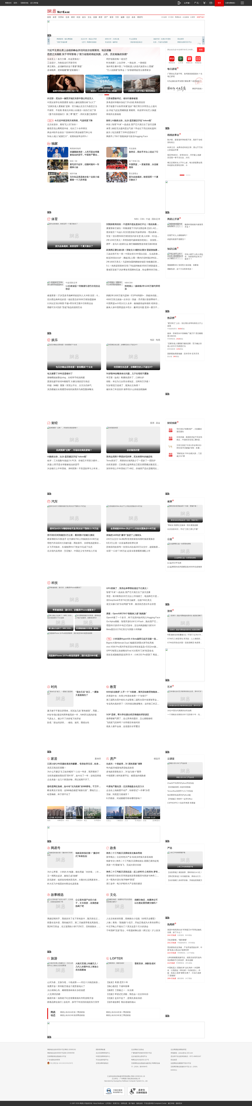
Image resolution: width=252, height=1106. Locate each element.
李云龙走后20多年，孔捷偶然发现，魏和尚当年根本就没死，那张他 (185, 156)
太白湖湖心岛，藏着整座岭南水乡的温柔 (66, 990)
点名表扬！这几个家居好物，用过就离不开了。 (69, 779)
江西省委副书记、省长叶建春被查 (122, 98)
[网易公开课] (187, 3)
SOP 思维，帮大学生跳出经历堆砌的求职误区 (127, 714)
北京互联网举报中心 (103, 1053)
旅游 (54, 958)
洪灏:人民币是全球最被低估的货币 (63, 464)
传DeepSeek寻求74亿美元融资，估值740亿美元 (129, 600)
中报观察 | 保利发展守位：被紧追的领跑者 (126, 776)
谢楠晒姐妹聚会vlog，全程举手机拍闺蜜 (66, 377)
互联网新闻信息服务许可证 (56, 1056)
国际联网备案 (100, 1049)
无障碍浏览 (24, 3)
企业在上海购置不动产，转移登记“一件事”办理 (128, 790)
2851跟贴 (188, 963)
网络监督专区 (196, 10)
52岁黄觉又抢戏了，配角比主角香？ (123, 385)
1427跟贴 (188, 978)
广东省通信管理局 (53, 1060)
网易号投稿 (196, 89)
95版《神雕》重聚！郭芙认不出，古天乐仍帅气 (69, 385)
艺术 (169, 687)
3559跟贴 (191, 943)
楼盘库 (157, 759)
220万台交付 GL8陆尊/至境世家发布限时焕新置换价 (130, 539)
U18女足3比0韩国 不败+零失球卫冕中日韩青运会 (70, 303)
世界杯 (61, 17)
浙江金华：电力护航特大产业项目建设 (124, 883)
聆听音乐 (108, 39)
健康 (122, 17)
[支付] (204, 3)
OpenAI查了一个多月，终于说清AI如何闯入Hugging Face (133, 617)
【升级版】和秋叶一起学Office (179, 799)
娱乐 (84, 17)
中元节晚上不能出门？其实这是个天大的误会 (127, 926)
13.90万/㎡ (156, 821)
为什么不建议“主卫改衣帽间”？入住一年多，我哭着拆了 (73, 772)
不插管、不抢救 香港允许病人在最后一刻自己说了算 (71, 110)
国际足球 (156, 219)
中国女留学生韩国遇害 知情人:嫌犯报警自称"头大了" (71, 102)
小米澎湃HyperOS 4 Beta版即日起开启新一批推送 (135, 639)
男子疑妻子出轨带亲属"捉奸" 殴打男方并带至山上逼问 (131, 106)
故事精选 (57, 894)
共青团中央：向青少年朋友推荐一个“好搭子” (127, 696)
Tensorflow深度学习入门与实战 (180, 791)
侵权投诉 (179, 1103)
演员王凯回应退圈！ (56, 768)
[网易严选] (196, 3)
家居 (111, 17)
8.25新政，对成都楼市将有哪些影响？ (124, 798)
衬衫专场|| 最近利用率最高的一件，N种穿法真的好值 (72, 715)
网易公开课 (173, 219)
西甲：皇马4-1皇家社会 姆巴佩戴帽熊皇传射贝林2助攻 (131, 244)
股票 (152, 423)
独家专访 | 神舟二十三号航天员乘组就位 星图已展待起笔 (132, 861)
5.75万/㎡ (138, 821)
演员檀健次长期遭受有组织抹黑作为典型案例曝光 (70, 389)
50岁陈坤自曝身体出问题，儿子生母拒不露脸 (127, 373)
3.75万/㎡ (97, 820)
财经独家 (172, 423)
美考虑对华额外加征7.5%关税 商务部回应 (125, 102)
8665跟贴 (188, 935)
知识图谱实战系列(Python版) (179, 795)
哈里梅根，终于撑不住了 (58, 794)
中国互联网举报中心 (103, 1056)
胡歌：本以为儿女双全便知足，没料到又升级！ (128, 381)
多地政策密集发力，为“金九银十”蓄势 (123, 772)
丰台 (67, 820)
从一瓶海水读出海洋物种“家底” (120, 880)
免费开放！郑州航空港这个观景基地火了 (66, 986)
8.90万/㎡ (61, 820)
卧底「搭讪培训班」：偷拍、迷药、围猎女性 (68, 722)
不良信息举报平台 (102, 1060)
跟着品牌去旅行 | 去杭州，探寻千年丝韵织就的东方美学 (73, 1002)
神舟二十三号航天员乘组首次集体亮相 (124, 853)
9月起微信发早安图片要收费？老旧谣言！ (184, 81)
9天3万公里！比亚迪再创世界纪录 (122, 543)
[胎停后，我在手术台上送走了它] (116, 152)
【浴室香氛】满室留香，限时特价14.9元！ (184, 872)
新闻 (49, 17)
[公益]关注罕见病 (174, 563)
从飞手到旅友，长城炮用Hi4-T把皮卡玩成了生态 (69, 547)
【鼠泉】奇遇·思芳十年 (117, 982)
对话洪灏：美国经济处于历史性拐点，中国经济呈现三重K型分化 (189, 438)
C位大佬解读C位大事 (136, 39)
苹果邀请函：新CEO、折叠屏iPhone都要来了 (133, 124)
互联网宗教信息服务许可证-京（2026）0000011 (184, 1068)
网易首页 (8, 3)
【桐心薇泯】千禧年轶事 (117, 986)
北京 (128, 17)
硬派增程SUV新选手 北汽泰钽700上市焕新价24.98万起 (73, 539)
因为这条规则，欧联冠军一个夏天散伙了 (143, 178)
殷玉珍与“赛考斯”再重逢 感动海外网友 (124, 66)
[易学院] (176, 88)
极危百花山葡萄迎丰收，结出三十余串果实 (67, 128)
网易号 (140, 17)
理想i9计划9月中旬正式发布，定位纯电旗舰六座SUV (131, 625)
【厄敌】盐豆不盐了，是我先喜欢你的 (124, 998)
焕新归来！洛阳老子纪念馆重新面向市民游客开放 (70, 998)
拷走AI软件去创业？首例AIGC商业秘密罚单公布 (69, 132)
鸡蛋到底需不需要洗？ (176, 239)
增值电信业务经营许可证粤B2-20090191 (61, 1049)
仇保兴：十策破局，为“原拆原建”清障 (124, 764)
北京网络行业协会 (137, 1049)
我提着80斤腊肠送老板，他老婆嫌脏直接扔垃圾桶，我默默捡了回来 (185, 148)
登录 (219, 3)
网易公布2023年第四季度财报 (72, 1015)
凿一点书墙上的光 (87, 39)
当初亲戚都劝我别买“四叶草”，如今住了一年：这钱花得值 (74, 776)
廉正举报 (171, 1103)
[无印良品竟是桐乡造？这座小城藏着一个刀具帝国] (57, 177)
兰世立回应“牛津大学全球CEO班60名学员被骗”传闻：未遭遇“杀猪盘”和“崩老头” (189, 446)
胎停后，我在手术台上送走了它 (143, 152)
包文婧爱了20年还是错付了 (60, 373)
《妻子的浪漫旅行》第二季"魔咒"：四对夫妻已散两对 (72, 114)
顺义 (85, 820)
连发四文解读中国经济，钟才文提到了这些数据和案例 (72, 59)
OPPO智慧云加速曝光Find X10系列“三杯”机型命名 (130, 651)
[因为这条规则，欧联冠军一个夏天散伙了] (116, 177)
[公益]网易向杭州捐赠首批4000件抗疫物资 (184, 567)
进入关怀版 (34, 3)
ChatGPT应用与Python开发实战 (180, 783)
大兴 (126, 821)
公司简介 (108, 1103)
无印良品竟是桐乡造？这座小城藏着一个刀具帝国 (84, 178)
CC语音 (171, 17)
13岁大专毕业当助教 (112, 42)
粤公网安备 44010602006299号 (61, 1063)
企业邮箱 (186, 17)
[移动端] (179, 3)
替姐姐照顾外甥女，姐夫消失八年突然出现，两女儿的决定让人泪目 (183, 164)
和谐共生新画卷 (113, 114)
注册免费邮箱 (230, 3)
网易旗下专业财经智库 (64, 39)
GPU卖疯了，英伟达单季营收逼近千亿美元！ (127, 588)
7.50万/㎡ (79, 820)
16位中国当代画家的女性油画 (179, 710)
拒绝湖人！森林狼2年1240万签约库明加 (142, 287)
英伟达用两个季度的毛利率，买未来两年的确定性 (129, 457)
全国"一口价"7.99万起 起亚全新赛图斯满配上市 (128, 551)
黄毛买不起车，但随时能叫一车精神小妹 (84, 165)
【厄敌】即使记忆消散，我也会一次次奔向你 (127, 994)
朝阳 (48, 820)
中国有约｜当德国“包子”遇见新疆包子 (123, 70)
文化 (89, 17)
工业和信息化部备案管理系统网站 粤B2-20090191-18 (126, 1076)
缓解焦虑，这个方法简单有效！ (180, 269)
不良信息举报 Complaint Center (155, 1103)
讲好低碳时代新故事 (160, 39)
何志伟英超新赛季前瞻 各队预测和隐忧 (130, 128)
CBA (142, 219)
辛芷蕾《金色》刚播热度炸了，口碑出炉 (125, 377)
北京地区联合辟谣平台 (139, 1056)
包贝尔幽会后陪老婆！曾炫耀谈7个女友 (130, 132)
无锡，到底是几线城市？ (117, 794)
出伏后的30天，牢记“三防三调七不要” (182, 529)
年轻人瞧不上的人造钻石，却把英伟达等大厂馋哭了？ (194, 256)
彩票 (67, 17)
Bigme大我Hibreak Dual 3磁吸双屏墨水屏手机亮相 (130, 643)
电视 (158, 340)
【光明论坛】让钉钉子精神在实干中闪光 (125, 59)
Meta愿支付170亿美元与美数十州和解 (124, 629)
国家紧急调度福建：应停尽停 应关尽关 (183, 354)
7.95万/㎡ (120, 821)
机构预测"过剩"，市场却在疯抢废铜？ (130, 120)
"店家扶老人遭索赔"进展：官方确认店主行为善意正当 (72, 106)
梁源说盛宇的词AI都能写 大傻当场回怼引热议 (68, 381)
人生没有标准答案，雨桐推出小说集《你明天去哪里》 (131, 918)
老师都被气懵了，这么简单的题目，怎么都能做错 (129, 718)
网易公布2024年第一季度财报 (118, 1012)
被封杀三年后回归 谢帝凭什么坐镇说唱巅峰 (126, 389)
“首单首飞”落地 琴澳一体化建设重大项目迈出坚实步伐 (72, 63)
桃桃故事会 (173, 135)
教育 (100, 17)
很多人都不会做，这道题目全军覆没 (123, 726)
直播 (95, 17)
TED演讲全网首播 (63, 42)
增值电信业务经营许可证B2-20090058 (60, 1053)
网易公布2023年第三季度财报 (118, 1015)
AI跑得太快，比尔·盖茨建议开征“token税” (67, 457)
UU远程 (164, 17)
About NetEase (98, 1103)
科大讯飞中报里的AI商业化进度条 (63, 884)
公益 (169, 539)
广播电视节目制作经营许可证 (141, 1053)
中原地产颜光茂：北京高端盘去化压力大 (125, 786)
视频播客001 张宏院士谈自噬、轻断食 (183, 265)
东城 (144, 821)
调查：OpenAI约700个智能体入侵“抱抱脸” (126, 613)
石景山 (108, 821)
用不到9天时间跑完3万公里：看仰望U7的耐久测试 (70, 535)
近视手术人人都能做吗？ (177, 235)
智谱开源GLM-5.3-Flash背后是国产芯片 (132, 136)
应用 (15, 3)
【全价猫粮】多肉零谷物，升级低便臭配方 (184, 880)
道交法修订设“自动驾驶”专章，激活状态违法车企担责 (131, 604)
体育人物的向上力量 (160, 42)
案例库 (98, 759)
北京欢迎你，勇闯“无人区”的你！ (62, 124)
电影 (152, 340)
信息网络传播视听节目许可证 (181, 1063)
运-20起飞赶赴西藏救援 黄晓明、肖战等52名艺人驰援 (131, 110)
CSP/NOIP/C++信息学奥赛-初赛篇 (181, 803)
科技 (78, 17)
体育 (54, 17)
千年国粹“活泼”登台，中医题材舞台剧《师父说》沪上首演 (133, 930)
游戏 (169, 611)
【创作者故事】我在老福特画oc (121, 1002)
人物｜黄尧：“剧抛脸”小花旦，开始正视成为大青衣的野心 (133, 922)
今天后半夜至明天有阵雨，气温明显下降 (74, 120)
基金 (158, 423)
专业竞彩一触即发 (183, 42)
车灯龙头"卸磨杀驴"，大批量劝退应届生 (189, 430)
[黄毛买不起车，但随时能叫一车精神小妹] (57, 164)
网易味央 (178, 17)
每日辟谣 (172, 69)
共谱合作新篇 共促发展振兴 (119, 63)
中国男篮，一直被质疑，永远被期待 (143, 165)
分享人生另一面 (182, 39)
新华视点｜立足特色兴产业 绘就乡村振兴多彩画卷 (129, 857)
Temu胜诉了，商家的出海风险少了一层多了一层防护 (131, 460)
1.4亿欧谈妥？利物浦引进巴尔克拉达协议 (83, 287)
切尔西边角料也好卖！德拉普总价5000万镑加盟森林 (71, 299)
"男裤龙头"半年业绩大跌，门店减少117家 (189, 454)
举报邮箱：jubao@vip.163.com (182, 1053)
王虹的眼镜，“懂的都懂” (177, 940)
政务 (133, 17)
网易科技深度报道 (135, 42)
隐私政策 (139, 1103)
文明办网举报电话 (102, 1063)
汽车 (117, 17)
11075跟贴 (190, 953)
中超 (148, 219)
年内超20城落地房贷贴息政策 (120, 768)
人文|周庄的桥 (53, 994)
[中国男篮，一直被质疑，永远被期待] (116, 164)
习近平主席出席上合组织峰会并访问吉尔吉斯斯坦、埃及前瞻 (79, 50)
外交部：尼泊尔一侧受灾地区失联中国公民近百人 (70, 98)
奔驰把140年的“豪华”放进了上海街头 (123, 535)
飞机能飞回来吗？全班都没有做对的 (123, 722)
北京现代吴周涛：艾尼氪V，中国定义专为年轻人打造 (72, 551)
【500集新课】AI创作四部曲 (179, 787)
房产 (106, 17)
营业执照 (174, 1060)
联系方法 (116, 1103)
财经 (73, 17)
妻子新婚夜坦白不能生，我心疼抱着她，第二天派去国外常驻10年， (184, 141)
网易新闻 (58, 10)
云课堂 (192, 17)
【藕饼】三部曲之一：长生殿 (120, 990)
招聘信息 (124, 1103)
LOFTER (116, 958)
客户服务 (132, 1103)
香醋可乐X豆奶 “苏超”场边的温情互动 (64, 307)
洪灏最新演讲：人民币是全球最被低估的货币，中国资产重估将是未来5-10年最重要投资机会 (84, 153)
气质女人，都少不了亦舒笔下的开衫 (64, 718)
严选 (169, 848)
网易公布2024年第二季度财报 (72, 1012)
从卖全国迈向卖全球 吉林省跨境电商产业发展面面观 (71, 66)
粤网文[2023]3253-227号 (140, 1060)
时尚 (54, 687)
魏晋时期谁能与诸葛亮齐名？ (194, 225)
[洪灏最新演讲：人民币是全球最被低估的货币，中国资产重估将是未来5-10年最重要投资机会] (57, 152)
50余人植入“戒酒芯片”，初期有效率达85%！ (68, 136)
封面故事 (84, 42)
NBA (136, 219)
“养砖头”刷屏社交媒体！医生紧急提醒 (182, 525)
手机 (109, 639)
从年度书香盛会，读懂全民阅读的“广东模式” (67, 70)
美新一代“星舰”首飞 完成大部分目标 (123, 865)
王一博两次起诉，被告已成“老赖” (62, 876)
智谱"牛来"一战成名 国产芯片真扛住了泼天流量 (128, 592)
